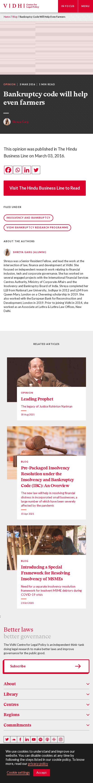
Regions (11, 714)
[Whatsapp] (17, 170)
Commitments (17, 725)
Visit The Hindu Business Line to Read (44, 187)
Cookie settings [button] (18, 772)
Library (11, 694)
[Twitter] (36, 170)
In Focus (67, 6)
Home (7, 16)
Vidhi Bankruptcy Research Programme (37, 227)
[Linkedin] (27, 170)
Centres (11, 704)
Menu (85, 6)
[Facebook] (8, 170)
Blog (14, 16)
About (10, 683)
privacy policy (38, 764)
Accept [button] (41, 772)
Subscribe (18, 666)
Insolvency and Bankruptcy (29, 217)
